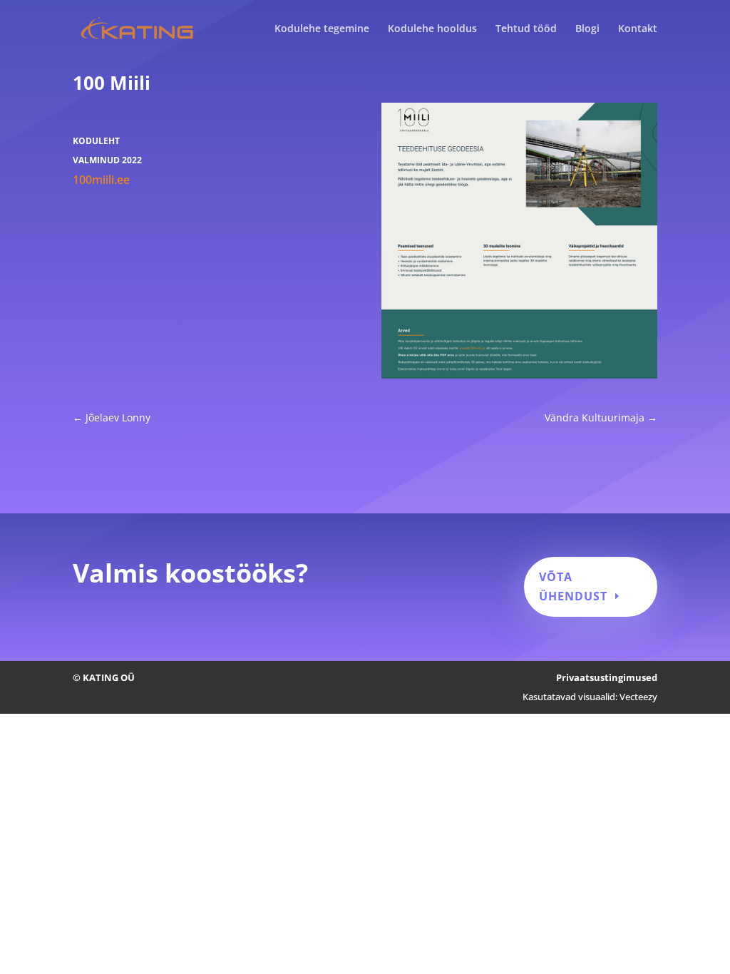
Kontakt (637, 29)
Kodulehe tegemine (321, 29)
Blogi (587, 29)
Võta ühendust (573, 586)
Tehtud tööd (526, 29)
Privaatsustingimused (606, 677)
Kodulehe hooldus (432, 29)
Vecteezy (638, 696)
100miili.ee (101, 180)
